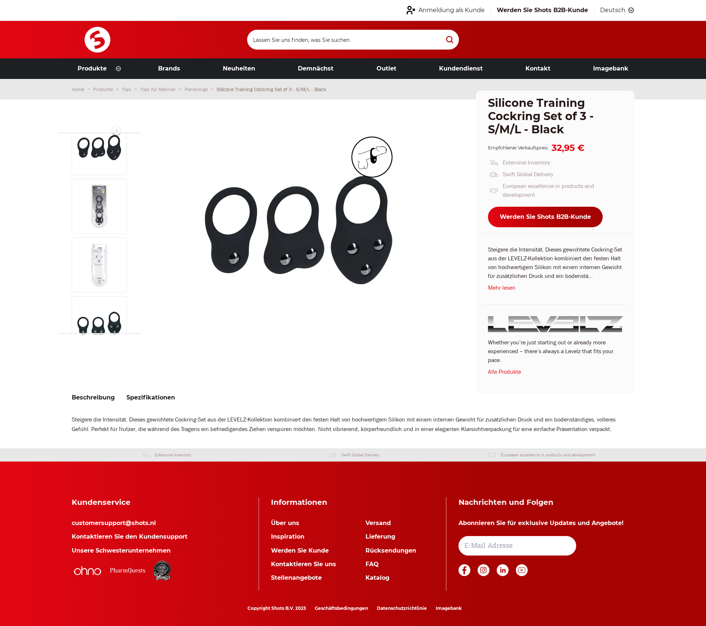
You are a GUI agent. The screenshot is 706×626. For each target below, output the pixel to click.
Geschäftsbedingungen (341, 608)
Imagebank (449, 608)
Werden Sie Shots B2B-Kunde (545, 216)
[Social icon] (465, 574)
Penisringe (197, 89)
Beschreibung (93, 397)
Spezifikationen (150, 397)
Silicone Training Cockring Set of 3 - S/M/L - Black (271, 89)
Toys (127, 89)
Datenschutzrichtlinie (402, 608)
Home (79, 89)
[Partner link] (87, 570)
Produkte (103, 89)
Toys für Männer (158, 89)
